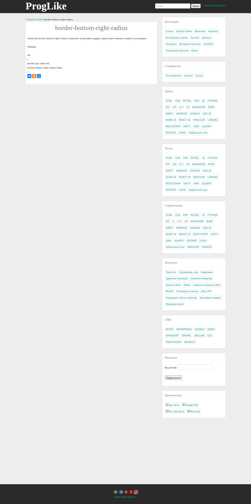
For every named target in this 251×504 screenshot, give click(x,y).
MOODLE (190, 342)
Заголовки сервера (210, 297)
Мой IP (169, 291)
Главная (30, 19)
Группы (188, 75)
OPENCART (172, 335)
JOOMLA (200, 329)
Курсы (194, 50)
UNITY (187, 126)
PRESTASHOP (174, 342)
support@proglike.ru (126, 496)
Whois (187, 285)
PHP (196, 100)
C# (188, 107)
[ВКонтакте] (29, 76)
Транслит (171, 272)
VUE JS (207, 113)
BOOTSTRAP (173, 126)
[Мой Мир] (39, 76)
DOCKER (171, 132)
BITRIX (169, 329)
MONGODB (198, 107)
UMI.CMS (199, 335)
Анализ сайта (173, 285)
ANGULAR (199, 119)
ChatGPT (209, 44)
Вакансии (200, 31)
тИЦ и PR (206, 291)
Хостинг (195, 37)
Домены (206, 37)
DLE (209, 335)
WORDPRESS (184, 329)
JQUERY (206, 126)
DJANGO (195, 113)
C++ (181, 107)
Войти (207, 5)
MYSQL (187, 100)
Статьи (169, 31)
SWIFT (169, 113)
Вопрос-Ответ (184, 31)
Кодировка (207, 272)
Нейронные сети (198, 132)
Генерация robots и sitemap (181, 297)
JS (203, 100)
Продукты (171, 44)
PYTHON (213, 100)
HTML (169, 100)
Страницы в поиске (187, 291)
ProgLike (46, 6)
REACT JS (184, 119)
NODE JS (171, 119)
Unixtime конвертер (201, 278)
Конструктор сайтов (177, 37)
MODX (211, 329)
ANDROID (181, 113)
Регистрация (218, 5)
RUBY (211, 107)
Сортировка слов (188, 272)
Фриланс (213, 31)
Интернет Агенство (190, 44)
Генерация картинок (177, 50)
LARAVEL (213, 119)
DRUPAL (186, 335)
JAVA (196, 126)
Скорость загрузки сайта (206, 285)
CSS (39, 19)
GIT (168, 107)
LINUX (182, 132)
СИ (174, 107)
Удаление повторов (177, 278)
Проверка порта (175, 304)
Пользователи (174, 75)
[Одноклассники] (34, 76)
